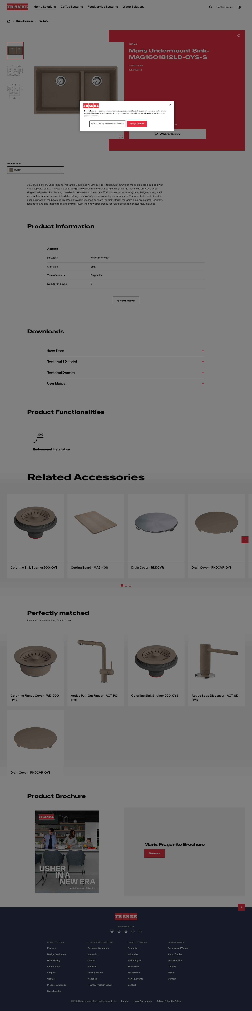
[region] (127, 116)
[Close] (170, 104)
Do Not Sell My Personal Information (107, 124)
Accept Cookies (137, 124)
